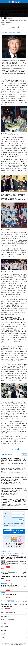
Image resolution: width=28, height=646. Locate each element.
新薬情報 (5, 592)
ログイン (3, 637)
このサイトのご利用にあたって (8, 613)
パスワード (6, 516)
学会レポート (7, 600)
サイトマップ (4, 623)
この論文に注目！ (6, 583)
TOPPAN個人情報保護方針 (7, 620)
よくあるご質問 (4, 627)
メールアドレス (7, 513)
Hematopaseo (14, 1)
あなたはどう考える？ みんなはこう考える (13, 553)
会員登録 (3, 634)
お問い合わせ (4, 630)
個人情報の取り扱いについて (7, 616)
